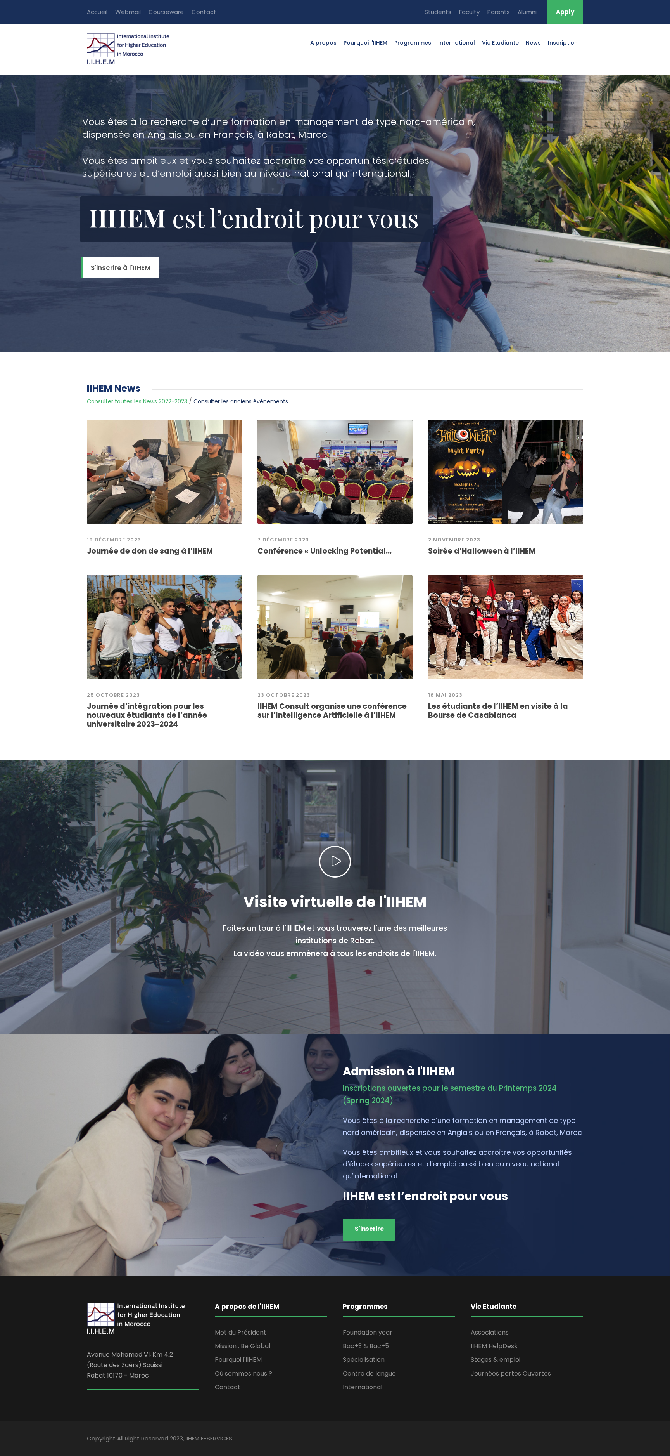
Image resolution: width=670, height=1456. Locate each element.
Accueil (97, 12)
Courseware (166, 12)
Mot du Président (240, 1332)
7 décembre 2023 (283, 539)
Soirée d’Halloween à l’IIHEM (481, 551)
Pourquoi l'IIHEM (365, 43)
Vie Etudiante (500, 43)
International (456, 43)
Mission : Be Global (242, 1345)
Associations (490, 1332)
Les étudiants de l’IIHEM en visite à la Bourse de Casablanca (498, 710)
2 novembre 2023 (454, 539)
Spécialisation (364, 1359)
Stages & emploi (495, 1359)
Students (438, 12)
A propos (323, 43)
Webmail (128, 12)
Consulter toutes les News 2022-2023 (137, 401)
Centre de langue (369, 1373)
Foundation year (367, 1332)
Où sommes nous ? (243, 1373)
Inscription (563, 43)
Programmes (412, 43)
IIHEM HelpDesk (494, 1345)
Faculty (469, 12)
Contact (204, 12)
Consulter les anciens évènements (240, 401)
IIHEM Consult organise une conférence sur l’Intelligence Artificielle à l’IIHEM (332, 710)
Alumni (527, 12)
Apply (565, 12)
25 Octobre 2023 (113, 695)
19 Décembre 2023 (114, 539)
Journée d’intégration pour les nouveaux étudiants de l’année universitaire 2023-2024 (147, 715)
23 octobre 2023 (283, 695)
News (533, 43)
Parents (498, 12)
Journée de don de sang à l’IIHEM (150, 551)
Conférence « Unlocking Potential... (324, 551)
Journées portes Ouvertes (511, 1373)
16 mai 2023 (445, 695)
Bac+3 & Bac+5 (366, 1345)
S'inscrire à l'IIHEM (120, 267)
